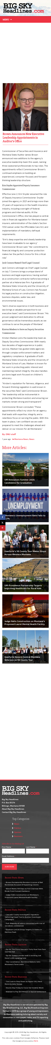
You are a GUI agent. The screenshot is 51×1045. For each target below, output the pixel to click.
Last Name (31, 847)
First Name (7, 847)
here (36, 1041)
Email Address (9, 856)
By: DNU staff (9, 434)
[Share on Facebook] (2, 517)
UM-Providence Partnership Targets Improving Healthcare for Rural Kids (23, 587)
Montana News (21, 439)
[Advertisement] (25, 52)
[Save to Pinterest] (2, 528)
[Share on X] (2, 522)
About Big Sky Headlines (13, 809)
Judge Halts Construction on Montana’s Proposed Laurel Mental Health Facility (24, 622)
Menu (6, 19)
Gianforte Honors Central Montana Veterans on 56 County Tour (22, 658)
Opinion (17, 832)
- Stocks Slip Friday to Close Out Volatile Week (24, 988)
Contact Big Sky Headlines (14, 812)
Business (18, 836)
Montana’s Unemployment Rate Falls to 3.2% (24, 517)
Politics (17, 828)
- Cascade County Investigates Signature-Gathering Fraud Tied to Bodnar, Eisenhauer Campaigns (23, 916)
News (31, 439)
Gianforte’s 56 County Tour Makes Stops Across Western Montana (25, 552)
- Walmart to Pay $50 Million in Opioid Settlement (25, 992)
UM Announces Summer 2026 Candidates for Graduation (19, 481)
